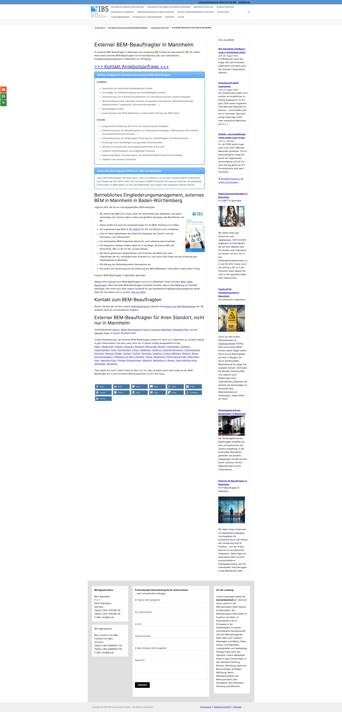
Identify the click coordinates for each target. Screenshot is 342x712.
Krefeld (136, 353)
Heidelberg (145, 350)
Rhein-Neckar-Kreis (176, 357)
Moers (195, 353)
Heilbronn (157, 350)
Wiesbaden (99, 363)
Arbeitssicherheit (226, 343)
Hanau (135, 350)
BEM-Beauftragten (140, 306)
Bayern (116, 329)
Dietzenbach (173, 346)
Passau (148, 357)
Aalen (97, 346)
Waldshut (147, 360)
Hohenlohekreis (192, 350)
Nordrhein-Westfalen (161, 329)
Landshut (157, 353)
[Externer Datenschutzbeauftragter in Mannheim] (231, 226)
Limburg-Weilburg (172, 353)
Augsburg (129, 346)
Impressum (205, 707)
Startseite (100, 28)
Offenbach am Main (124, 357)
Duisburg (185, 346)
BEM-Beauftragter (160, 28)
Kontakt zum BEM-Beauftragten (180, 306)
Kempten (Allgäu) (113, 353)
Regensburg (160, 357)
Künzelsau (146, 353)
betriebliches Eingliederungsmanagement (128, 28)
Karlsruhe (99, 353)
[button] (103, 386)
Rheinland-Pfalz (181, 329)
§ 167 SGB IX (133, 229)
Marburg (186, 353)
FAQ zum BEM (138, 292)
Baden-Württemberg (131, 329)
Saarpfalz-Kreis (108, 360)
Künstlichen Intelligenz (233, 532)
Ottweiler (139, 357)
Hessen (146, 329)
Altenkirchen (107, 346)
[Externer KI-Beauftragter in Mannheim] (231, 522)
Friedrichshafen (102, 350)
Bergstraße (151, 346)
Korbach (127, 353)
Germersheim (124, 350)
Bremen (162, 346)
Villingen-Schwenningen (129, 360)
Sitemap (237, 707)
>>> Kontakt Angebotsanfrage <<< (131, 66)
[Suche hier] (249, 12)
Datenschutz (224, 239)
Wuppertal (112, 363)
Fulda (113, 350)
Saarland (98, 333)
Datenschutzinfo (222, 707)
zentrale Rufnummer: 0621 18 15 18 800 (217, 2)
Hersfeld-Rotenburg (173, 350)
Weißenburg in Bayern (164, 360)
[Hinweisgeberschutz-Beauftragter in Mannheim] (231, 435)
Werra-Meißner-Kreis (186, 360)
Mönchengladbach (103, 357)
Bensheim (140, 346)
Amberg (119, 346)
